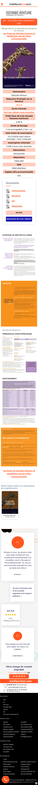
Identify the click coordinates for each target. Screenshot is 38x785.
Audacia (5, 769)
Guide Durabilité (8, 736)
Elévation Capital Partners (28, 762)
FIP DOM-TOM (7, 707)
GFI (4, 712)
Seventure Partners (9, 766)
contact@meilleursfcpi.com (14, 782)
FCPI (4, 700)
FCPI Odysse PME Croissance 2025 (10, 515)
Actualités (24, 722)
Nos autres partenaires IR (10, 714)
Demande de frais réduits (19, 218)
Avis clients (6, 724)
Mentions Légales (8, 729)
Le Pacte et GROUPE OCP (28, 771)
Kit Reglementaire (26, 736)
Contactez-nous (7, 727)
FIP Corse (6, 704)
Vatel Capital (7, 764)
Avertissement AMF (26, 727)
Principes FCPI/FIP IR (27, 729)
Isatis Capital (7, 771)
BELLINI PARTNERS (26, 774)
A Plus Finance (25, 766)
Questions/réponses (9, 734)
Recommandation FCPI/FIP (11, 732)
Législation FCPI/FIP (26, 732)
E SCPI (5, 759)
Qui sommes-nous (26, 724)
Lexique (23, 734)
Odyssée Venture (10, 517)
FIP (4, 702)
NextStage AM (25, 769)
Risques (5, 722)
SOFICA (5, 709)
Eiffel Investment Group (10, 762)
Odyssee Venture (26, 764)
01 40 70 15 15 (19, 676)
